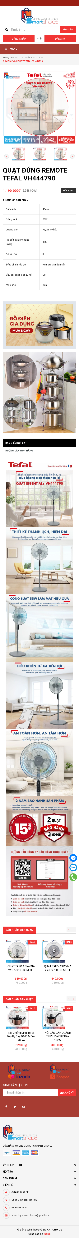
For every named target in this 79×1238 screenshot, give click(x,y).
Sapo (47, 1233)
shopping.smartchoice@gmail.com (31, 1215)
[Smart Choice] (39, 1133)
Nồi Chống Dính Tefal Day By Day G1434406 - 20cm (21, 1036)
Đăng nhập (19, 38)
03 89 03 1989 (19, 1207)
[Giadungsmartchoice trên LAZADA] (19, 1071)
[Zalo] (73, 867)
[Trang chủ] (39, 16)
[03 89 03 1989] (73, 877)
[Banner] (39, 325)
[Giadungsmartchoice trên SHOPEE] (59, 1071)
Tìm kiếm (68, 29)
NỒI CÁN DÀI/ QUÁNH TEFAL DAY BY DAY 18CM (58, 1036)
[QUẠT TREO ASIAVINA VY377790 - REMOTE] (57, 951)
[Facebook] (73, 858)
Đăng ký (60, 38)
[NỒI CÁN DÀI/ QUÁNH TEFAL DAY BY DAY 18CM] (57, 1017)
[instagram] (23, 1107)
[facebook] (6, 1107)
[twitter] (15, 1107)
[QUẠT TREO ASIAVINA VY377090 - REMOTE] (21, 951)
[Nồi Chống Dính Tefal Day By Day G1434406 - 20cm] (21, 1017)
